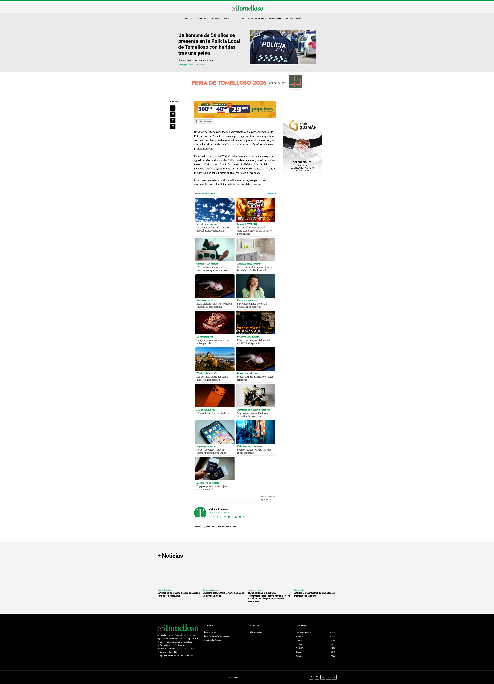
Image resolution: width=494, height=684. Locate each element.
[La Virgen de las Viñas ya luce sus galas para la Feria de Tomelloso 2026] (178, 574)
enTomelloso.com (204, 60)
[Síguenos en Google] (203, 125)
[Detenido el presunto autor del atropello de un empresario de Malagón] (315, 574)
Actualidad (193, 65)
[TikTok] (328, 677)
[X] (172, 114)
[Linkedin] (221, 516)
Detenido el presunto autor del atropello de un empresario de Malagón (314, 594)
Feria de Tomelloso (164, 590)
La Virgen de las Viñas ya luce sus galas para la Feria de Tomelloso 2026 (178, 594)
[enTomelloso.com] (200, 513)
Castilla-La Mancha (255, 590)
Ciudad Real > (299, 590)
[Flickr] (214, 516)
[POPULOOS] (235, 117)
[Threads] (244, 516)
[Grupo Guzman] (302, 177)
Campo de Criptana (210, 590)
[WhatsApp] (172, 126)
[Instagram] (218, 516)
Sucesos (202, 65)
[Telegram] (229, 516)
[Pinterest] (172, 120)
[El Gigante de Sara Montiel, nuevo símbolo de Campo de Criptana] (224, 574)
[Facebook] (172, 108)
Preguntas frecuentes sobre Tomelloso (175, 655)
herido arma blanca (227, 526)
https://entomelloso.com (219, 512)
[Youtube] (240, 516)
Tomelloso (182, 30)
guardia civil (209, 526)
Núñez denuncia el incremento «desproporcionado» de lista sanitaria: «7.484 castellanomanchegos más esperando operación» (269, 597)
